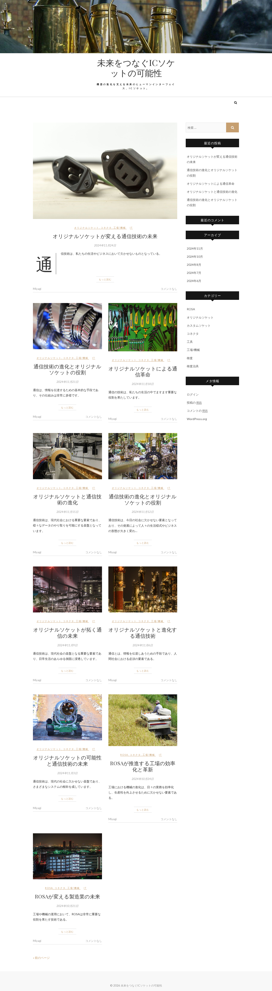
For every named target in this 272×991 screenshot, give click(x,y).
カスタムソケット (199, 325)
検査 (190, 358)
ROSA (124, 754)
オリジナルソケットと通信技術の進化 (67, 499)
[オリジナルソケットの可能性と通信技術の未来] (67, 717)
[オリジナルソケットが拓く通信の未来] (67, 589)
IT (131, 227)
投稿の (194, 402)
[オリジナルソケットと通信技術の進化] (67, 456)
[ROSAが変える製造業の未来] (67, 856)
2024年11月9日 (67, 645)
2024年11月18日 (143, 384)
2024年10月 (195, 256)
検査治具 (193, 366)
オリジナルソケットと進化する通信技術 (142, 632)
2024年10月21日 (67, 906)
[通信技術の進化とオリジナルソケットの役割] (67, 326)
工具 (190, 341)
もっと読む (105, 279)
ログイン (193, 394)
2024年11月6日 (143, 645)
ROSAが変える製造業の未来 (67, 896)
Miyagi (37, 288)
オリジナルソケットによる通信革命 (142, 371)
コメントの (197, 410)
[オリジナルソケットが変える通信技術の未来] (105, 171)
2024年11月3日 (67, 773)
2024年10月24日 (143, 779)
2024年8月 (194, 264)
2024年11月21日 (67, 381)
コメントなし (169, 288)
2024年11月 (195, 248)
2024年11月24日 (105, 245)
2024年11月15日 (67, 511)
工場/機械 (119, 227)
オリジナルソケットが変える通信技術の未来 (105, 236)
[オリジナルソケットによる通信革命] (142, 327)
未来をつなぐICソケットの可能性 (136, 67)
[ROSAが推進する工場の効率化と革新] (142, 720)
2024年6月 (194, 281)
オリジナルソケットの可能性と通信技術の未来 (67, 760)
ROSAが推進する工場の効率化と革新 (142, 766)
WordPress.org (197, 419)
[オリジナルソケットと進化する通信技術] (142, 589)
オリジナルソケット (86, 227)
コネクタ (106, 227)
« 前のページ (41, 958)
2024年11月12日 (143, 511)
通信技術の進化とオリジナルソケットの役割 (67, 369)
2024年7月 (194, 273)
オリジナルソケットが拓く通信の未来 (67, 632)
